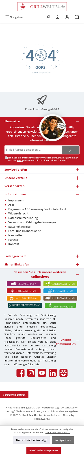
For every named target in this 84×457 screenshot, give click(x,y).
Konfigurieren (63, 440)
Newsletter (15, 235)
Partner (13, 240)
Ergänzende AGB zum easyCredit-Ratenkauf (37, 209)
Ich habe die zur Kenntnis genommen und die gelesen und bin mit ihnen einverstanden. (43, 159)
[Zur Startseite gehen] (42, 6)
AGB (19, 160)
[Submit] (71, 149)
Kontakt (13, 244)
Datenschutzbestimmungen (37, 157)
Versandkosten (69, 407)
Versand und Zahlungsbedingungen (32, 222)
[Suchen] (48, 17)
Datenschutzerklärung (23, 218)
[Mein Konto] (67, 17)
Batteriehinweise (19, 227)
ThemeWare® (42, 418)
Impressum (16, 200)
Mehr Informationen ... (57, 432)
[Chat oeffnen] (52, 127)
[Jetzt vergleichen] (57, 17)
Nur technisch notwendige (31, 440)
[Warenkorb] (77, 17)
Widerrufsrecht (18, 213)
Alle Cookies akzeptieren (43, 450)
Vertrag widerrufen (14, 394)
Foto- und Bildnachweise (24, 231)
